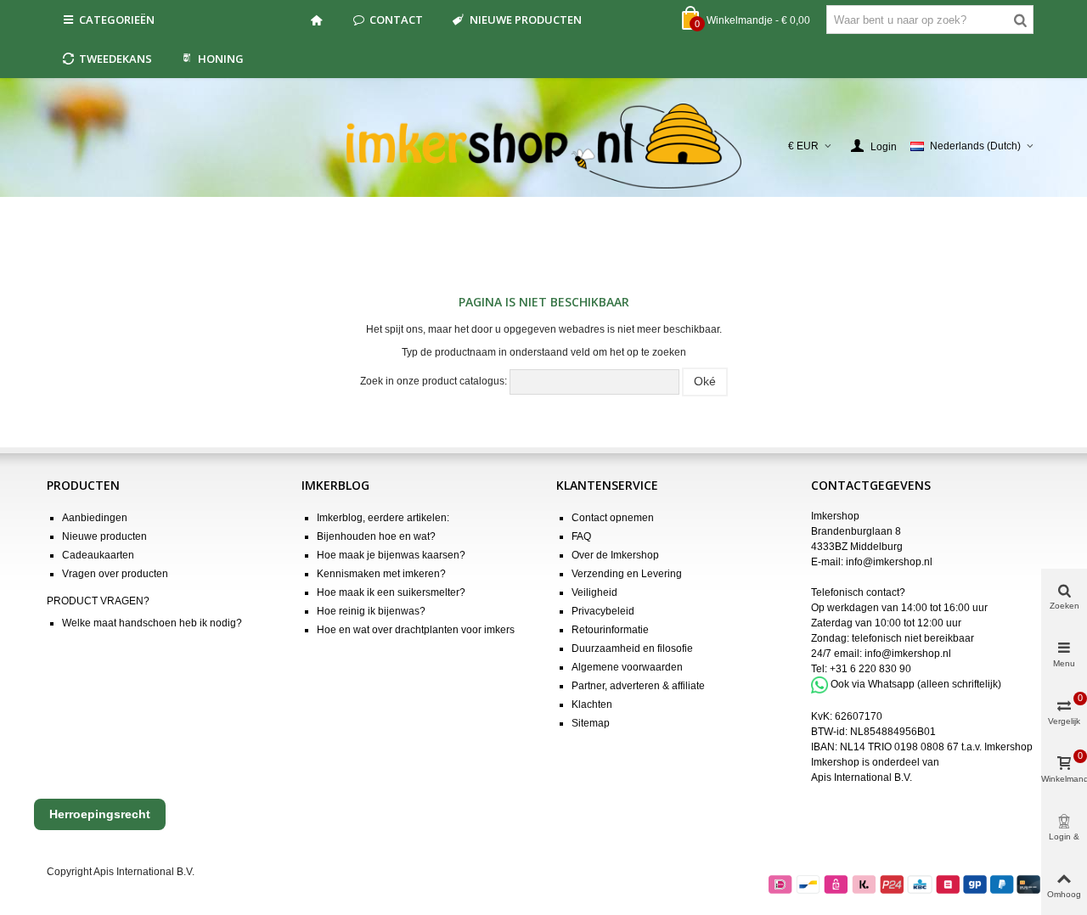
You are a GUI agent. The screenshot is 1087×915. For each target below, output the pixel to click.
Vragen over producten (115, 574)
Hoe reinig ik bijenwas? (371, 611)
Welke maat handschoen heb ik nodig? (152, 623)
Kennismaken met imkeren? (381, 574)
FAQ (581, 536)
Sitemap (591, 723)
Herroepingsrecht (99, 814)
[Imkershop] (543, 146)
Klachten (592, 704)
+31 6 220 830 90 (870, 669)
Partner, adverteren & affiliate (638, 686)
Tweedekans (115, 58)
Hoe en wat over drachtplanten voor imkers (416, 630)
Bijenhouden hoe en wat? (376, 536)
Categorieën (117, 19)
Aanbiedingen (94, 518)
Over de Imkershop (615, 555)
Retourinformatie (610, 630)
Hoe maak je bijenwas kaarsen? (391, 555)
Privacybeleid (603, 611)
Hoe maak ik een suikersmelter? (391, 592)
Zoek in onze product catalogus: (433, 381)
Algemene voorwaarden (627, 667)
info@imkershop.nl (889, 562)
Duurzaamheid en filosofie (632, 648)
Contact (396, 19)
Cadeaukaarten (98, 555)
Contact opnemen (613, 518)
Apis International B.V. (861, 777)
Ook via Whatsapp (873, 684)
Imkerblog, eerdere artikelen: (383, 518)
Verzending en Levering (627, 574)
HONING (221, 58)
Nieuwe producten (526, 19)
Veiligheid (594, 592)
